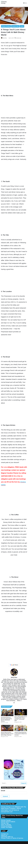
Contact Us (4, 834)
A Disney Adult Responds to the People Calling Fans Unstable (21, 733)
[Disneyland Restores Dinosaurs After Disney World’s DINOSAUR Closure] (7, 712)
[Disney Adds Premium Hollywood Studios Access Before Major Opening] (7, 728)
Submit (5, 796)
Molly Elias (14, 677)
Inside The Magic (6, 827)
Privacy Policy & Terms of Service (12, 838)
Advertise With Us (7, 837)
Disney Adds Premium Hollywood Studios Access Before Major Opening (7, 733)
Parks (21, 26)
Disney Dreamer (6, 826)
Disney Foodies (6, 26)
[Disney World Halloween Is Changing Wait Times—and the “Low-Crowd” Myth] (21, 712)
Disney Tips (5, 823)
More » (19, 700)
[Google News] (14, 664)
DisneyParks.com (7, 812)
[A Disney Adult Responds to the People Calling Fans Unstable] (21, 728)
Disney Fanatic (6, 820)
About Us (4, 835)
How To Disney (6, 824)
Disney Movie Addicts (8, 822)
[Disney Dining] (5, 3)
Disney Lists (15, 26)
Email (3, 790)
